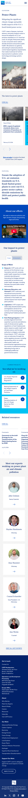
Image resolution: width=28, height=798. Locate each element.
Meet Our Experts (7, 704)
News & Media (6, 706)
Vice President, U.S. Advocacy (14, 599)
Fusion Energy (6, 735)
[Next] (9, 149)
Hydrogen (5, 748)
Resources (5, 711)
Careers (4, 709)
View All (5, 102)
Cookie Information (20, 789)
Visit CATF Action (7, 717)
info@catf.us (9, 673)
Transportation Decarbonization (11, 753)
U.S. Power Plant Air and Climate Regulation (10, 379)
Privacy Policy (14, 791)
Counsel (14, 633)
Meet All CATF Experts (14, 648)
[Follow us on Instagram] (14, 795)
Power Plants (6, 743)
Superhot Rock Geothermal (10, 751)
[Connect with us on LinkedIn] (5, 795)
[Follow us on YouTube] (22, 795)
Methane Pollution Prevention (11, 746)
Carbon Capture (7, 727)
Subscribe (5, 714)
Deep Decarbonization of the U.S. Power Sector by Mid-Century (10, 402)
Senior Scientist (14, 497)
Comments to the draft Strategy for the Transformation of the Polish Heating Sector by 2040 (10, 439)
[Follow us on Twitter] (9, 795)
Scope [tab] (9, 258)
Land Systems (6, 740)
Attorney (14, 531)
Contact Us (5, 664)
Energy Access (6, 733)
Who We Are (6, 701)
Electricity (5, 730)
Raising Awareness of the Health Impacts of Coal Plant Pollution (11, 389)
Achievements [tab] (17, 258)
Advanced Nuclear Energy (10, 725)
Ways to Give (8, 771)
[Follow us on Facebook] (18, 795)
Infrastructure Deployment (10, 738)
